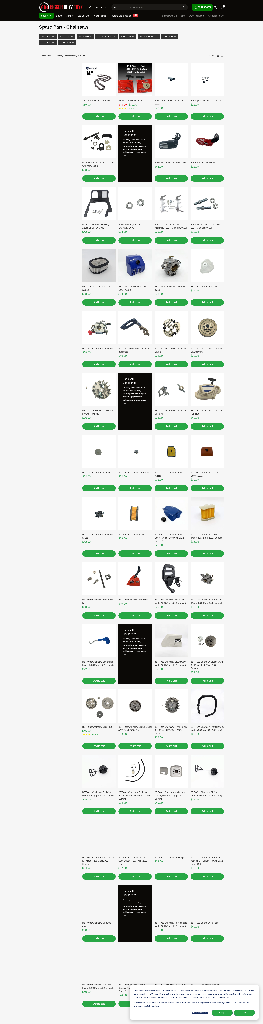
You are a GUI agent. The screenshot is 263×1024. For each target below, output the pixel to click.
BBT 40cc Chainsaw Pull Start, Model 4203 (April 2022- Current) (98, 986)
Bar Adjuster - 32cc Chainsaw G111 (169, 102)
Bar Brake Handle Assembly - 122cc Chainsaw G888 (96, 226)
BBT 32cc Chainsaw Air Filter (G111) (169, 474)
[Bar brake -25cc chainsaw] (207, 141)
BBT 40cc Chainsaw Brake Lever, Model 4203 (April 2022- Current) (171, 601)
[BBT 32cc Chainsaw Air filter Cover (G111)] (207, 451)
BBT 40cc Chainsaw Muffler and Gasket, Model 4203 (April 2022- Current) (170, 795)
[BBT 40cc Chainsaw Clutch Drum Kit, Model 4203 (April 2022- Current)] (207, 640)
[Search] (184, 7)
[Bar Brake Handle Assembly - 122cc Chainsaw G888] (99, 203)
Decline (244, 1012)
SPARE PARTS (99, 7)
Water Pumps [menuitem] (100, 16)
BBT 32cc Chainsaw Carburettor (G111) (97, 536)
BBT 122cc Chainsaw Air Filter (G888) (97, 288)
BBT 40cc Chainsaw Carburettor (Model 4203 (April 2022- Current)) (207, 601)
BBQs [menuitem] (59, 16)
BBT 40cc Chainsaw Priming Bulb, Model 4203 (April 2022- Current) (171, 924)
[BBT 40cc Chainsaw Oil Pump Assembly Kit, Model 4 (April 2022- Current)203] (207, 836)
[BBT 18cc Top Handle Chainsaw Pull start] (207, 389)
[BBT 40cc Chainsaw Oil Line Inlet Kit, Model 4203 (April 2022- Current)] (99, 836)
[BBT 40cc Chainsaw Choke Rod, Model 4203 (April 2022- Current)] (99, 640)
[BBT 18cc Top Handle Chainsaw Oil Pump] (171, 389)
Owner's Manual (196, 16)
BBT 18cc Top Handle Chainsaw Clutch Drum (206, 350)
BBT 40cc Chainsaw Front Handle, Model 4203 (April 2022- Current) (207, 728)
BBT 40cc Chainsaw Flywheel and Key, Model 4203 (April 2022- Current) (171, 730)
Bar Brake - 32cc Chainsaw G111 (170, 163)
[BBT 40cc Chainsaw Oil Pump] (171, 836)
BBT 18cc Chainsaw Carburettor (97, 348)
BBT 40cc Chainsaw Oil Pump (169, 857)
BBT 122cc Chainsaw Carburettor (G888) (171, 288)
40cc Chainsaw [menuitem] (47, 36)
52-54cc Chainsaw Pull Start (132, 100)
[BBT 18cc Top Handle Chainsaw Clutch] (171, 327)
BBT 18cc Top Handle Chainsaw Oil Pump (170, 412)
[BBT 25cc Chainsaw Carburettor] (135, 451)
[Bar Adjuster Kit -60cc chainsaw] (207, 79)
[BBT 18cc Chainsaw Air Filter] (207, 265)
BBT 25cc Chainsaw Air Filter (96, 472)
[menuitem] (157, 36)
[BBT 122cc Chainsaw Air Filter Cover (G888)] (135, 265)
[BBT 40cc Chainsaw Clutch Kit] (99, 706)
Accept (222, 1012)
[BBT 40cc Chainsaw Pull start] (207, 901)
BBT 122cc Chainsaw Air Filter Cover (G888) (133, 288)
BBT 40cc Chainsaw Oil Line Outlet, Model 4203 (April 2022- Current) (133, 860)
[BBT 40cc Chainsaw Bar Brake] (135, 579)
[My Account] (216, 7)
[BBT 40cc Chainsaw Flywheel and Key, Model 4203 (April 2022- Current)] (171, 706)
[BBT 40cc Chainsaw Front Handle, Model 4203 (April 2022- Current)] (207, 706)
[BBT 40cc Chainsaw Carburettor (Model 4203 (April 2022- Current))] (207, 579)
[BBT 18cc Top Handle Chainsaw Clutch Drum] (207, 327)
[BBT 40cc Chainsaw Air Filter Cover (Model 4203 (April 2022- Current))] (171, 513)
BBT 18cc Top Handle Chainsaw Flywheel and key (98, 412)
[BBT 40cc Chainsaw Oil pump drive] (99, 901)
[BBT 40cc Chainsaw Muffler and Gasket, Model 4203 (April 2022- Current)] (171, 771)
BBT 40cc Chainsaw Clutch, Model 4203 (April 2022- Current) (135, 728)
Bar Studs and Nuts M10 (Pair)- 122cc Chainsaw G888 (205, 226)
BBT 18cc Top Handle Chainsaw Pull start (206, 412)
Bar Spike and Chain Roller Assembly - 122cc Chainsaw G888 (171, 226)
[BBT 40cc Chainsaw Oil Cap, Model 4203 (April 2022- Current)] (207, 771)
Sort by (60, 56)
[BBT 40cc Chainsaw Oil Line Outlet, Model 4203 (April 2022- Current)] (135, 836)
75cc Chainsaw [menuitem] (146, 36)
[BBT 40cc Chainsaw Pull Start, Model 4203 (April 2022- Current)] (99, 964)
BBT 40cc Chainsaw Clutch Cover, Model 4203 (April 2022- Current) (171, 663)
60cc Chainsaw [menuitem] (127, 36)
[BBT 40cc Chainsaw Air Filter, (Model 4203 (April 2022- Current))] (207, 513)
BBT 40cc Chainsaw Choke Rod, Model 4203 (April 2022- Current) (98, 663)
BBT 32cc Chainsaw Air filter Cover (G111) (204, 474)
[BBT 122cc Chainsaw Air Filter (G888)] (99, 265)
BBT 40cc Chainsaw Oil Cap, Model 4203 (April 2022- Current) (206, 794)
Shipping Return (216, 16)
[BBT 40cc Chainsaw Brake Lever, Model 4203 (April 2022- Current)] (171, 579)
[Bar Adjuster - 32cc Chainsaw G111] (171, 79)
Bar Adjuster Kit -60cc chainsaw (206, 100)
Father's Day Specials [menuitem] (120, 16)
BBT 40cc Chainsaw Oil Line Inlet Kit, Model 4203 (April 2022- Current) (98, 860)
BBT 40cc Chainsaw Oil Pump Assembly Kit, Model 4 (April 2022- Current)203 (207, 860)
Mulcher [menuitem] (69, 16)
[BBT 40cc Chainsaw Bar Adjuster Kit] (99, 579)
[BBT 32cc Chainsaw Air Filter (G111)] (171, 451)
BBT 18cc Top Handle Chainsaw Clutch (170, 350)
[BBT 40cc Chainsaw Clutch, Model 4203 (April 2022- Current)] (135, 706)
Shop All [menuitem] (45, 16)
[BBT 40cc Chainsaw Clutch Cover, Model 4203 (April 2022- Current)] (171, 640)
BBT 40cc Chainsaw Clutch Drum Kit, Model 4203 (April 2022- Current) (207, 665)
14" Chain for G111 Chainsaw (96, 100)
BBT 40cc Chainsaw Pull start (205, 923)
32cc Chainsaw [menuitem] (169, 36)
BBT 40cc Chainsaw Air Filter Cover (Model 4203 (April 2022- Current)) (169, 537)
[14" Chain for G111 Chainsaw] (99, 79)
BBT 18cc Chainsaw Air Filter (205, 286)
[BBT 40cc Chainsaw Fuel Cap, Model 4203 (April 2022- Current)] (99, 771)
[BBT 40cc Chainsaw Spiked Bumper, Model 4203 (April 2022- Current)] (135, 964)
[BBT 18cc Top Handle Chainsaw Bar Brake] (135, 327)
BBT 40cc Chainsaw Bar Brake (133, 600)
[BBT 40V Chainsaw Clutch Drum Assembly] (171, 964)
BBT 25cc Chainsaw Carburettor (133, 472)
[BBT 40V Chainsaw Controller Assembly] (207, 964)
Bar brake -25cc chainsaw (203, 163)
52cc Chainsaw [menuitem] (66, 36)
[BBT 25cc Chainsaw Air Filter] (99, 451)
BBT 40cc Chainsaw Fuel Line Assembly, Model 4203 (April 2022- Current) (135, 795)
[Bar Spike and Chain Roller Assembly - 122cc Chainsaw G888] (171, 203)
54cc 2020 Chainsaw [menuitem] (106, 36)
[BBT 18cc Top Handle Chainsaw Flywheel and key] (99, 389)
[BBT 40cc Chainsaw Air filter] (135, 513)
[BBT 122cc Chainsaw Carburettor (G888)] (171, 265)
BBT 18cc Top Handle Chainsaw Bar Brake (134, 350)
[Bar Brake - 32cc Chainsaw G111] (171, 141)
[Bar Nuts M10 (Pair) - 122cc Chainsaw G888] (135, 203)
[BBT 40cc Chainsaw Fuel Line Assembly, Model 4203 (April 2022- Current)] (135, 771)
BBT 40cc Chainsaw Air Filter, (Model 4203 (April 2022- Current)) (207, 536)
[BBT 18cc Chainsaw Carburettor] (99, 327)
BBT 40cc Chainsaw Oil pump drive (96, 924)
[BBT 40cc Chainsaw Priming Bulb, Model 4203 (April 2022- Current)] (171, 901)
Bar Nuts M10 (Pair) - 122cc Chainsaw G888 (131, 226)
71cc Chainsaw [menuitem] (47, 42)
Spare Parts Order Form (173, 16)
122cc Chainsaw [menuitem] (67, 42)
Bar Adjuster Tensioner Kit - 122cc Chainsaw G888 (98, 164)
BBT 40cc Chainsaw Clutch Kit (97, 727)
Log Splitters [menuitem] (83, 16)
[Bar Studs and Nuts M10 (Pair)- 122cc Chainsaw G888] (207, 203)
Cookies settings (200, 1012)
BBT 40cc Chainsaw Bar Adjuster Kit (98, 601)
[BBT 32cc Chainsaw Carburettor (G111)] (99, 513)
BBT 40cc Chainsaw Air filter (132, 534)
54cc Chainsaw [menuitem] (85, 36)
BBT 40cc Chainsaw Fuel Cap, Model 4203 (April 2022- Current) (98, 794)
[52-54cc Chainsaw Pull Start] (135, 79)
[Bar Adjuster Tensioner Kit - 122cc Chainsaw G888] (99, 141)
